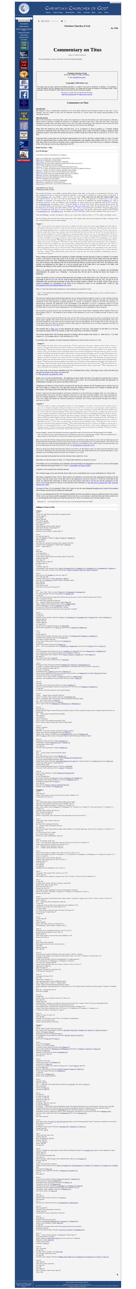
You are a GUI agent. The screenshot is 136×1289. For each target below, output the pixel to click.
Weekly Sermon (24, 34)
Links (100, 12)
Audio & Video (58, 12)
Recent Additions (24, 23)
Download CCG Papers (24, 32)
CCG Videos (24, 39)
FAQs (79, 12)
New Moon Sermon (24, 37)
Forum (76, 1282)
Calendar (87, 12)
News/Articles (69, 12)
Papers (48, 12)
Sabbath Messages (24, 26)
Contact (72, 1282)
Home (106, 12)
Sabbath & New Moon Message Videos (24, 29)
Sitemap (86, 1282)
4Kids (93, 12)
